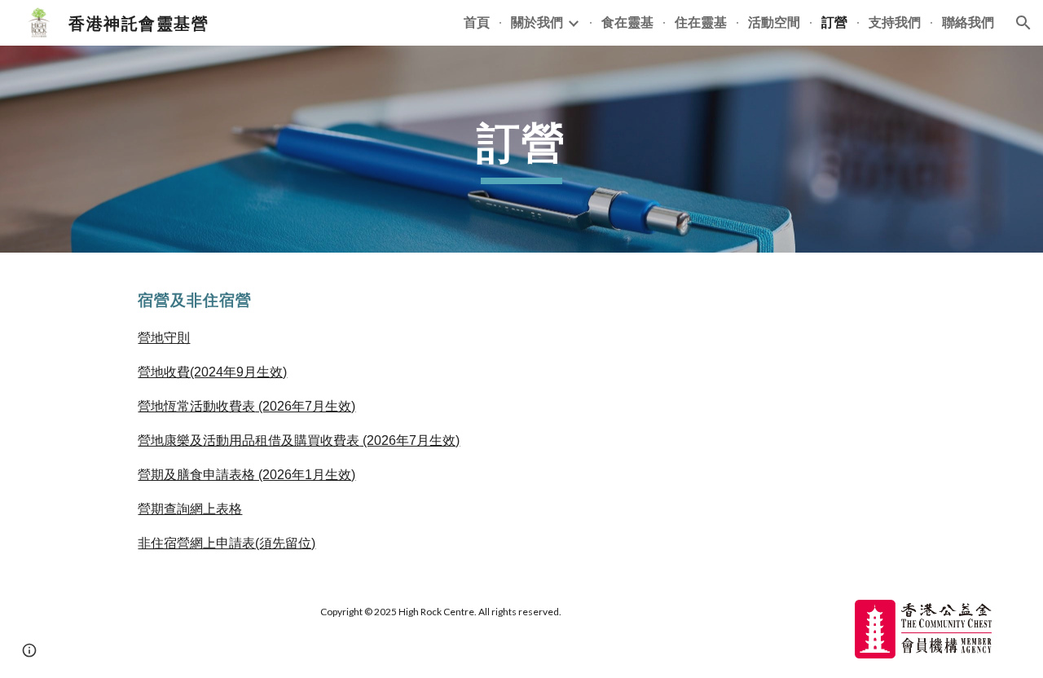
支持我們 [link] (895, 21)
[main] (521, 149)
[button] (1023, 22)
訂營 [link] (834, 21)
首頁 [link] (477, 21)
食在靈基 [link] (627, 21)
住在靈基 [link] (701, 21)
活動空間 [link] (774, 21)
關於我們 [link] (537, 21)
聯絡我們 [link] (968, 21)
